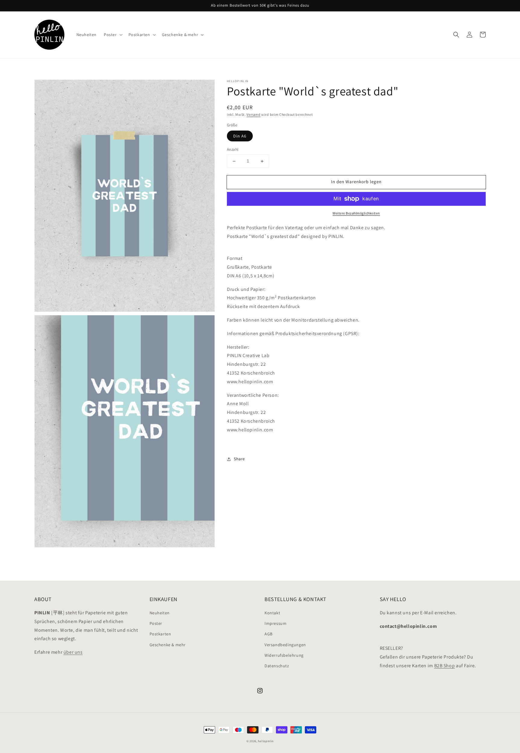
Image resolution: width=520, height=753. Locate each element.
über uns (73, 652)
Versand (253, 114)
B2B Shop (444, 665)
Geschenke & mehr (168, 644)
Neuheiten (160, 613)
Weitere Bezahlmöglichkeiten (356, 213)
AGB (269, 634)
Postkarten (160, 634)
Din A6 (239, 136)
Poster (156, 623)
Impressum (275, 623)
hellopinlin (266, 741)
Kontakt (272, 613)
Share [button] (239, 459)
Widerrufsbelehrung (284, 655)
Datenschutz (277, 665)
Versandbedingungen (285, 644)
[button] (456, 34)
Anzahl (232, 149)
